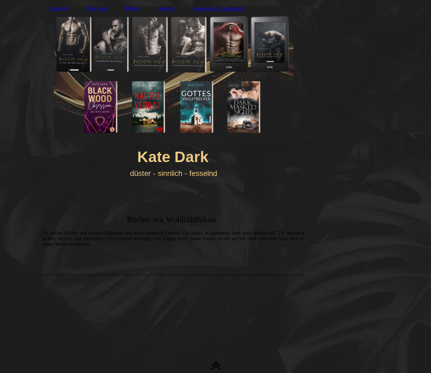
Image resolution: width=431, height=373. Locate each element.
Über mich (96, 8)
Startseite (59, 8)
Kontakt (166, 8)
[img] (215, 71)
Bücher (133, 8)
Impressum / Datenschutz (218, 8)
